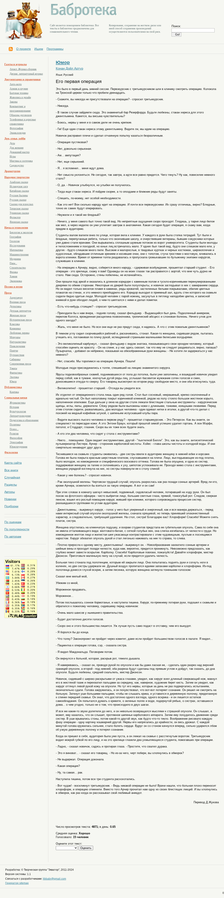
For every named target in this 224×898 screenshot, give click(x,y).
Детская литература (20, 310)
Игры (13, 156)
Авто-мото (16, 84)
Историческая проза (21, 319)
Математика (16, 250)
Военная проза (18, 302)
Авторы (9, 492)
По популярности (16, 529)
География (15, 236)
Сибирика (15, 359)
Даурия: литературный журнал (26, 73)
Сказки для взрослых (21, 204)
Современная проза (20, 363)
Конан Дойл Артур (69, 68)
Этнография (16, 442)
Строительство (18, 267)
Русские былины (19, 195)
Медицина (15, 259)
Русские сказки (18, 200)
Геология (15, 241)
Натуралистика (18, 342)
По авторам (12, 536)
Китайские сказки (19, 191)
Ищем (38, 49)
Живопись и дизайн (20, 97)
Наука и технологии (16, 227)
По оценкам (12, 522)
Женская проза (18, 315)
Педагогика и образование (24, 420)
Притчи (14, 350)
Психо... (14, 429)
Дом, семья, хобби (14, 138)
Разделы (10, 484)
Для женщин (16, 147)
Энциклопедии (18, 133)
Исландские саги (19, 186)
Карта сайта (13, 462)
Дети (12, 143)
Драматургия (12, 171)
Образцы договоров (21, 115)
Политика (15, 424)
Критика (14, 392)
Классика (15, 324)
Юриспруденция (18, 446)
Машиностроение (19, 254)
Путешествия (17, 355)
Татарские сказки (19, 208)
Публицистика (13, 387)
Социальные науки (15, 397)
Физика (14, 272)
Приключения (17, 346)
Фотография (16, 128)
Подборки (11, 506)
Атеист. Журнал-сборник (23, 69)
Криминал (15, 328)
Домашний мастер (20, 152)
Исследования (17, 245)
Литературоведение (20, 416)
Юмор (13, 381)
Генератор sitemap (17, 883)
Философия (16, 438)
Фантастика (16, 372)
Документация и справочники (22, 79)
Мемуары (15, 337)
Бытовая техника (19, 93)
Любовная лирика (19, 333)
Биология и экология (21, 232)
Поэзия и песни (13, 286)
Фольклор (15, 217)
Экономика (16, 281)
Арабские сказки (19, 182)
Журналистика (17, 402)
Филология (11, 452)
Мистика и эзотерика (21, 161)
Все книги (11, 470)
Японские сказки (19, 222)
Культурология (18, 411)
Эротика (14, 377)
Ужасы (13, 368)
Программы (55, 49)
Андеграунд (16, 297)
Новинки (10, 499)
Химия (13, 276)
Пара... (13, 263)
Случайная (12, 477)
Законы (14, 101)
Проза (8, 293)
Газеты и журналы (15, 64)
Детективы (15, 306)
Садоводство (17, 165)
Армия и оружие (19, 88)
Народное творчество (17, 177)
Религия (14, 433)
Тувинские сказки (19, 213)
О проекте (23, 49)
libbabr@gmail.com (54, 878)
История (14, 407)
